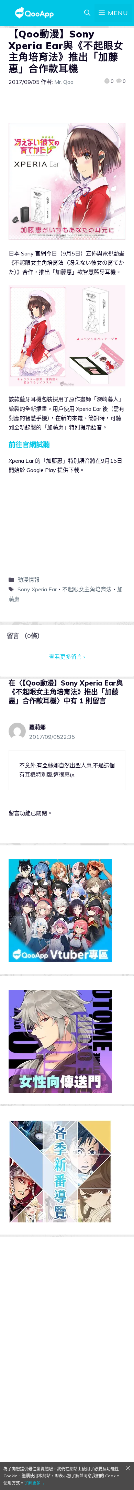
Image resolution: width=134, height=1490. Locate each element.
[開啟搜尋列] (87, 13)
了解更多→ (34, 1483)
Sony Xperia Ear (37, 589)
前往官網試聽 (29, 444)
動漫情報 (29, 579)
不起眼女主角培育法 (87, 589)
